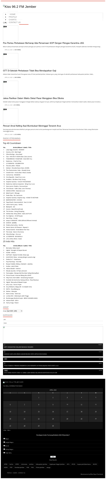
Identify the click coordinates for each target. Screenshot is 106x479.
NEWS (6, 467)
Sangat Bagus (9, 442)
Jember (31, 464)
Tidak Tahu (8, 453)
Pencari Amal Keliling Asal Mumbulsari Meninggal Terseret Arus (32, 125)
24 (67, 419)
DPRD (17, 464)
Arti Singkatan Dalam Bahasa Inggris (18, 347)
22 (38, 419)
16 (53, 411)
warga (48, 467)
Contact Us (15, 22)
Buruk (7, 446)
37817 (100, 358)
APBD (5, 464)
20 (10, 419)
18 (81, 411)
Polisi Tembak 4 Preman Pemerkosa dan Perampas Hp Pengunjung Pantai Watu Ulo (31, 366)
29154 (100, 370)
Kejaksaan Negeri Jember (57, 464)
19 (95, 411)
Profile (9, 473)
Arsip (4, 311)
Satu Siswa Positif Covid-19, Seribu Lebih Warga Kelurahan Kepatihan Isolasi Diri (30, 373)
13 (10, 411)
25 (81, 419)
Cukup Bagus (9, 449)
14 (24, 411)
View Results (53, 460)
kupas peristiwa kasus (84, 464)
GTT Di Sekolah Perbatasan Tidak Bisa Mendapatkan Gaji (29, 70)
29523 (100, 363)
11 (81, 404)
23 (53, 419)
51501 (100, 351)
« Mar (4, 430)
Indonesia (24, 464)
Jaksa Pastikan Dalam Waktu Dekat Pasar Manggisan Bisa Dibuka (33, 98)
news (5, 26)
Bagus (7, 439)
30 (53, 426)
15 (38, 411)
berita (11, 464)
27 (10, 426)
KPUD (73, 464)
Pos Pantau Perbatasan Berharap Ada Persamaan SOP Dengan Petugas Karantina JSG (43, 42)
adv (5, 319)
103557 (100, 344)
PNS (32, 467)
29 (38, 426)
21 (24, 419)
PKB (27, 467)
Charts (15, 473)
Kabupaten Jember (41, 464)
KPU (68, 464)
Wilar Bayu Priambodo (96, 474)
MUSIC (95, 464)
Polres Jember (40, 467)
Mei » (9, 430)
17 (67, 411)
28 (24, 426)
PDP (11, 467)
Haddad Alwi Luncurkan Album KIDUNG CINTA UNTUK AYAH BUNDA (25, 354)
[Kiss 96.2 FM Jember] (19, 7)
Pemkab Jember (19, 467)
